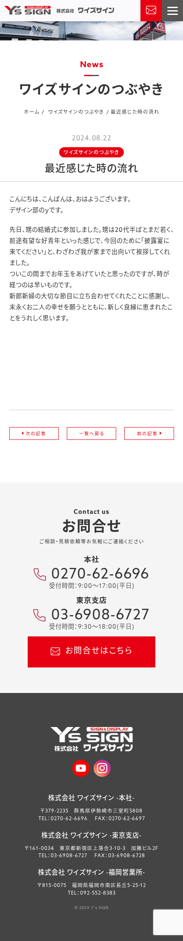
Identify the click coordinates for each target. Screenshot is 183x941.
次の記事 (35, 434)
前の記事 (148, 434)
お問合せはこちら (98, 651)
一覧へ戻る (91, 434)
